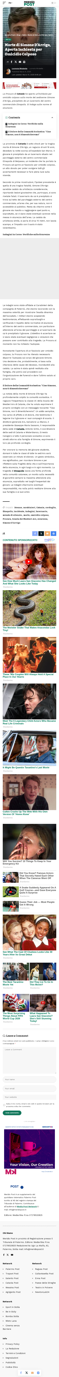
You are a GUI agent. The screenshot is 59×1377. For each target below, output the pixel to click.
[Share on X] (16, 62)
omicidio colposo (40, 515)
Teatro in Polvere (44, 1287)
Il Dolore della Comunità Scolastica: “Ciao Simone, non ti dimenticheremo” (28, 133)
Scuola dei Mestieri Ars (24, 519)
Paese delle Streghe (45, 1283)
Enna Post (40, 1278)
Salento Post (12, 1278)
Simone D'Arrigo (11, 523)
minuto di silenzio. (12, 515)
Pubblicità (11, 1362)
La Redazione (12, 1348)
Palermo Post (12, 1269)
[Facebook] (4, 1255)
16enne (18, 507)
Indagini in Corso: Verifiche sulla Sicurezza (24, 125)
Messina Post (12, 1287)
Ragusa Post (41, 1269)
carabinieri (29, 507)
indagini (30, 511)
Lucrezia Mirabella (19, 68)
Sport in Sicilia (13, 1307)
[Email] (20, 62)
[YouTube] (12, 1255)
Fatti (8, 39)
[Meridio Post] (29, 3)
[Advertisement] (29, 268)
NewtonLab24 (42, 1292)
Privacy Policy (12, 1344)
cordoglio (50, 507)
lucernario (41, 511)
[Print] (24, 62)
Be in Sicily (11, 1311)
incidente (19, 511)
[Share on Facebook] (11, 62)
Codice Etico (12, 1367)
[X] (7, 1255)
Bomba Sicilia (12, 1316)
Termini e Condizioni (15, 1353)
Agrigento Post (13, 1292)
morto (26, 515)
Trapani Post (12, 1273)
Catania (20, 429)
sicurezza (42, 519)
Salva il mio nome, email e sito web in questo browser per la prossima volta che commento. (30, 1105)
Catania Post (12, 1283)
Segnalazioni (12, 1358)
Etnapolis (19, 471)
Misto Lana (11, 1321)
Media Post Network (27, 1207)
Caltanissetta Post (44, 1273)
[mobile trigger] (5, 3)
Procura (7, 519)
